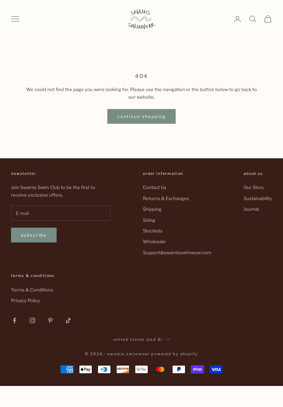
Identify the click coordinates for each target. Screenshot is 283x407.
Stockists (153, 231)
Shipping (152, 209)
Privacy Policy (25, 300)
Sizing (149, 220)
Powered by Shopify (174, 353)
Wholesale (154, 241)
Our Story (254, 187)
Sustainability (258, 198)
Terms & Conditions (32, 289)
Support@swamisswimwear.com (177, 252)
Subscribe (34, 235)
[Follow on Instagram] (32, 320)
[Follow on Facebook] (14, 320)
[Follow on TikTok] (68, 320)
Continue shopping (141, 116)
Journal (251, 209)
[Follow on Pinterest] (50, 320)
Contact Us (154, 187)
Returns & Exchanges (166, 198)
